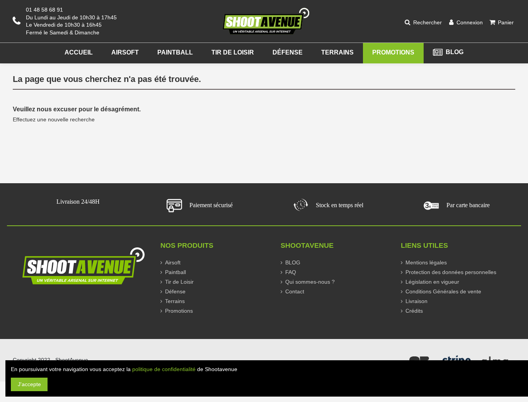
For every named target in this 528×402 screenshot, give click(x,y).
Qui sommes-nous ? (310, 282)
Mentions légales (426, 262)
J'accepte (29, 384)
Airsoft (173, 262)
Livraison (416, 301)
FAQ (290, 272)
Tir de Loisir (179, 282)
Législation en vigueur (432, 282)
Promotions (179, 311)
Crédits (414, 311)
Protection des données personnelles (450, 272)
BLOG (292, 262)
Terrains (175, 301)
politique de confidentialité (164, 369)
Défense (175, 291)
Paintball (175, 272)
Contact (294, 291)
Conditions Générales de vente (443, 291)
